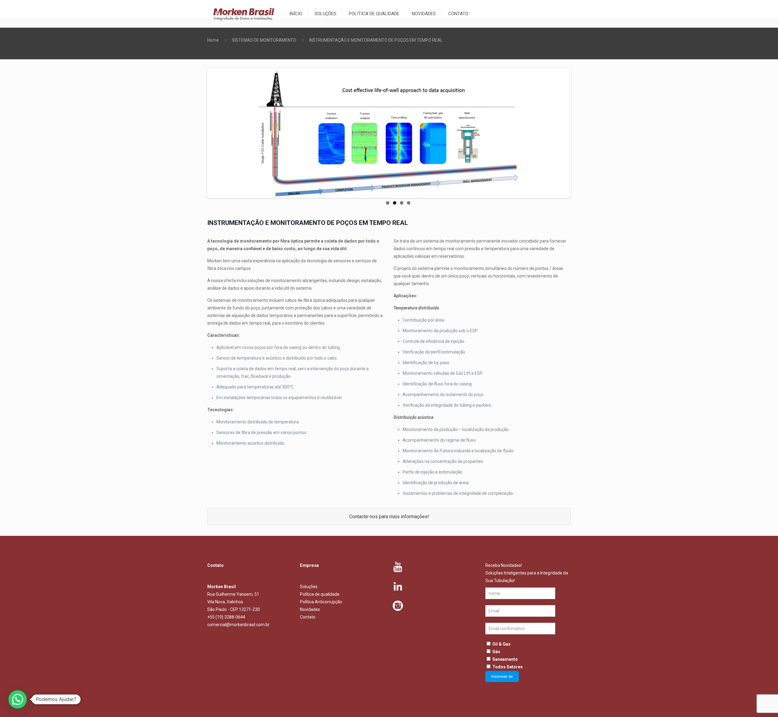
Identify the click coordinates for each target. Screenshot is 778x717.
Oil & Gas (501, 644)
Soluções (309, 586)
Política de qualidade (319, 594)
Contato (307, 617)
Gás (496, 651)
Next (579, 133)
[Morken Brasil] (243, 13)
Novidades (310, 609)
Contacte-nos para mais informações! (389, 516)
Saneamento (505, 659)
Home (213, 40)
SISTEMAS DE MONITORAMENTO (264, 40)
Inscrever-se (502, 676)
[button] (18, 699)
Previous (199, 133)
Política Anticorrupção (321, 601)
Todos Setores (507, 666)
